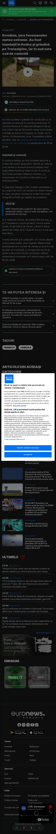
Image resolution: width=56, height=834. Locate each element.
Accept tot (28, 455)
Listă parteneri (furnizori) (14, 439)
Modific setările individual (28, 448)
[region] (28, 417)
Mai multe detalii (19, 406)
